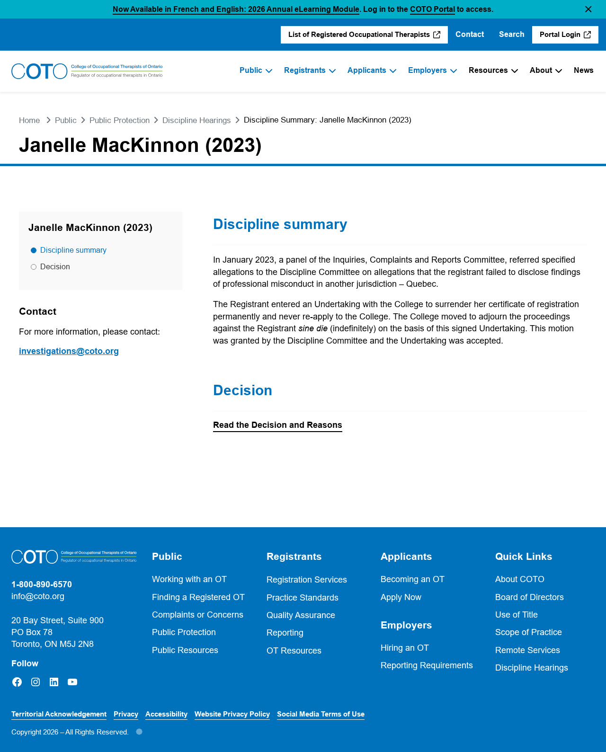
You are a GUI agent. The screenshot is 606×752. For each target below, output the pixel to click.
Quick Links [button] (524, 556)
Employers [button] (406, 625)
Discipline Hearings (196, 120)
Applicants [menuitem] (367, 70)
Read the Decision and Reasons (277, 426)
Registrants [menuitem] (305, 70)
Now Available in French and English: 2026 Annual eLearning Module (236, 9)
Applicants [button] (406, 556)
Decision (55, 266)
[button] (588, 9)
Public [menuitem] (251, 70)
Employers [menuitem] (427, 70)
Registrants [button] (294, 556)
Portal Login (569, 37)
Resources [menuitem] (488, 70)
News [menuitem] (584, 70)
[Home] (87, 71)
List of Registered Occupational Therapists (359, 37)
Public (66, 120)
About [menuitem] (541, 70)
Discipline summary (73, 250)
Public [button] (167, 556)
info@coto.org (37, 596)
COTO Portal (432, 9)
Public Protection (119, 120)
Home (29, 120)
